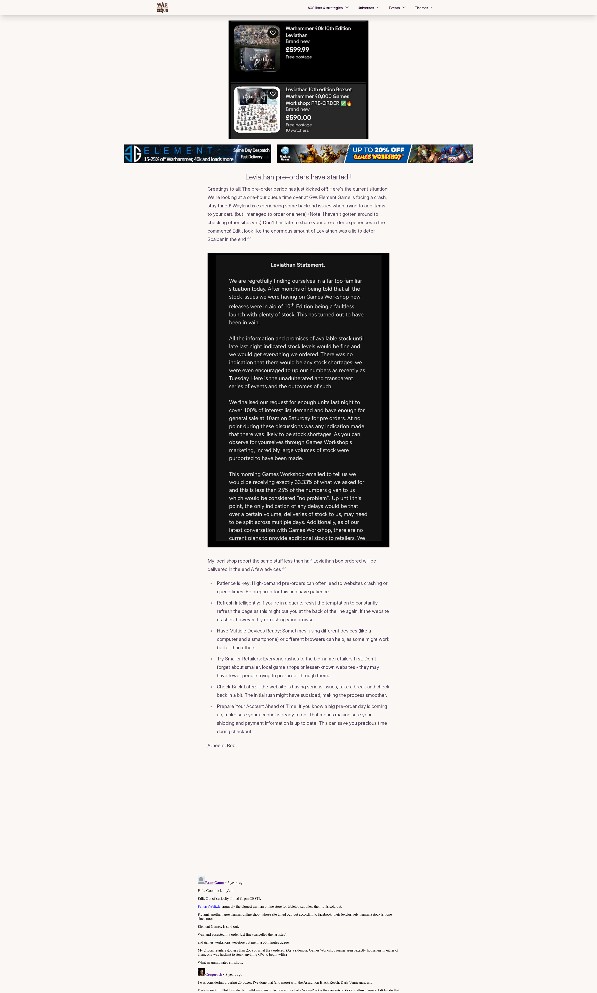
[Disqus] (298, 813)
